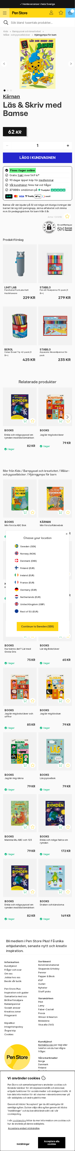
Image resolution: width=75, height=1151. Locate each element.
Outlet (42, 983)
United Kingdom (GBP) (32, 604)
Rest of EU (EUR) (29, 611)
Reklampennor (12, 1003)
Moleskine (44, 1020)
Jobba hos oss (12, 977)
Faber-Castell (46, 1009)
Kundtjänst (10, 965)
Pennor (42, 972)
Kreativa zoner (12, 1011)
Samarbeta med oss (15, 996)
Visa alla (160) (46, 1024)
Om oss (8, 973)
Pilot (40, 1001)
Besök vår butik (12, 981)
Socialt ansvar (12, 1007)
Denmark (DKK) (28, 560)
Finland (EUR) (27, 568)
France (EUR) (27, 582)
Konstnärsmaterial (48, 964)
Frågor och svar (13, 969)
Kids (5, 31)
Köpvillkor (9, 1022)
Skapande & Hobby (48, 968)
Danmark (43, 1064)
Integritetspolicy (13, 1026)
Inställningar (23, 1144)
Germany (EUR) (28, 589)
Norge (41, 1061)
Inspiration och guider (16, 992)
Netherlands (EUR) (30, 597)
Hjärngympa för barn (45, 34)
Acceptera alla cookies (51, 1142)
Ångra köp (10, 1030)
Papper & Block (46, 976)
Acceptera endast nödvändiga (24, 1128)
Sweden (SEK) (28, 546)
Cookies (8, 1034)
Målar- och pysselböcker (16, 34)
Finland (42, 1067)
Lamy (41, 1005)
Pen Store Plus (12, 988)
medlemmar (46, 180)
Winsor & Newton (48, 1016)
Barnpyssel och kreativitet (26, 31)
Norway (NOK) (28, 553)
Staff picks (44, 991)
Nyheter (42, 987)
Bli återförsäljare (13, 1000)
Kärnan (11, 96)
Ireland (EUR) (27, 575)
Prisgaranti (10, 1015)
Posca (41, 1013)
